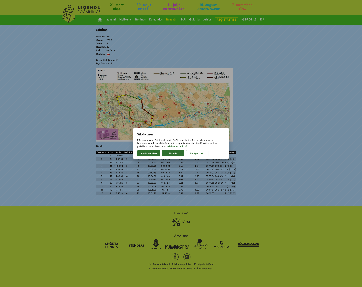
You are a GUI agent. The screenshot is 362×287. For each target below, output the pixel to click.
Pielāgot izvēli (197, 153)
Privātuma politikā (177, 146)
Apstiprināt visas (148, 153)
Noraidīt (173, 153)
